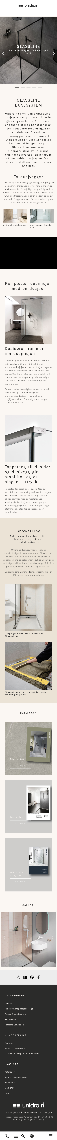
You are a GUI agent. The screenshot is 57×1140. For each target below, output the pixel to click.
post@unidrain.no (27, 1117)
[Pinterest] (31, 977)
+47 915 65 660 (45, 1117)
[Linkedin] (25, 977)
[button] (50, 1135)
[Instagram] (18, 977)
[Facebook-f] (38, 977)
